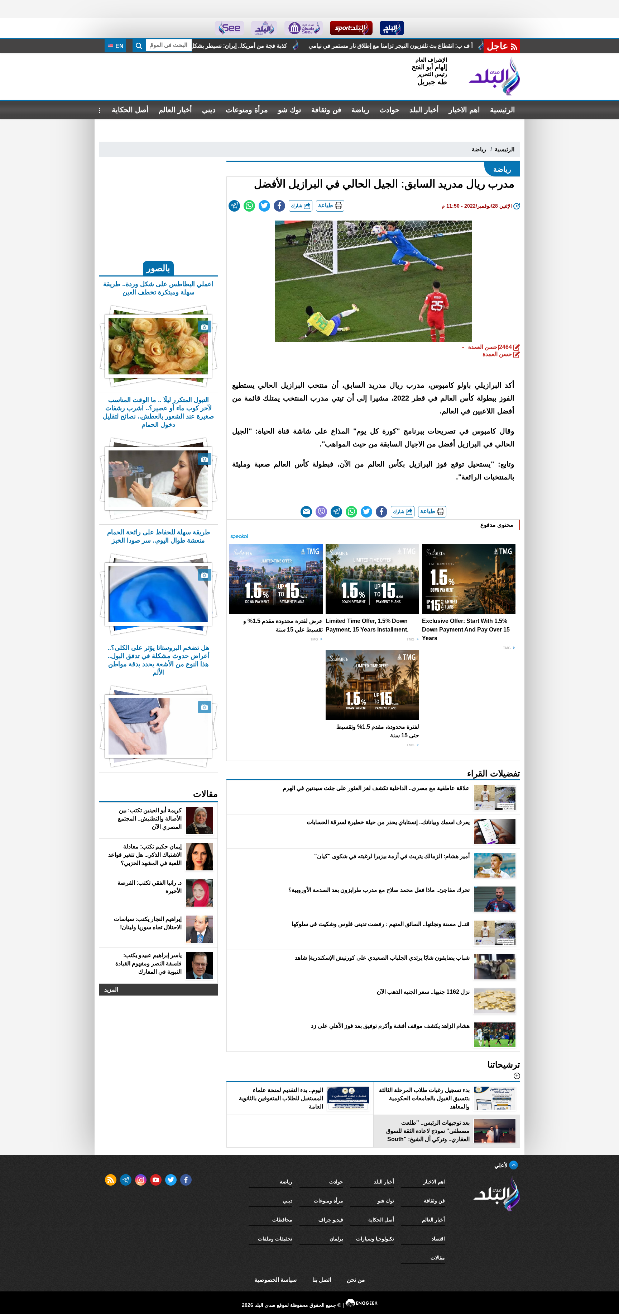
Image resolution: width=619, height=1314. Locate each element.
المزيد (111, 990)
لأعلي (501, 1165)
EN (119, 46)
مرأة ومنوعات (247, 110)
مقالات (438, 1258)
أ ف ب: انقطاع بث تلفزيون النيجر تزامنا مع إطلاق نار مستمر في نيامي (472, 46)
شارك (297, 205)
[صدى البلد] (494, 76)
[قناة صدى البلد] (392, 28)
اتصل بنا (321, 1280)
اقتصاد (438, 1239)
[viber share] (321, 511)
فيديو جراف (330, 1220)
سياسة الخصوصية (275, 1280)
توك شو (289, 110)
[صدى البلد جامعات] (303, 28)
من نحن (356, 1280)
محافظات (282, 1220)
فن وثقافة (326, 110)
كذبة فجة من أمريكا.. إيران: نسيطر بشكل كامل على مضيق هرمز (293, 46)
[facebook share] (279, 206)
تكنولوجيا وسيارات (375, 1239)
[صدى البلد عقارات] (264, 28)
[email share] (234, 206)
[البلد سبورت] (351, 28)
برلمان (336, 1239)
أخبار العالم (175, 110)
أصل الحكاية (130, 110)
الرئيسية (502, 110)
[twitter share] (264, 206)
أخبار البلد (424, 110)
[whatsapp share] (249, 206)
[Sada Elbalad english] (229, 28)
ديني (209, 110)
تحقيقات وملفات (275, 1239)
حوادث (389, 110)
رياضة (360, 110)
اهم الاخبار (464, 110)
